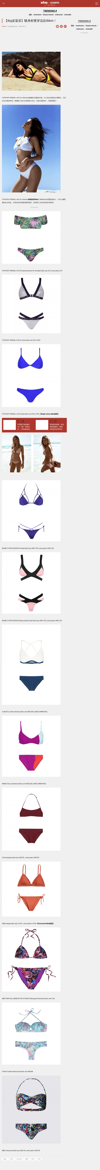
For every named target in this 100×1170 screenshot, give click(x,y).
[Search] (3, 3)
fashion (4, 26)
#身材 (39, 1159)
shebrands (59, 15)
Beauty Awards (48, 15)
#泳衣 (32, 1159)
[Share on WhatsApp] (61, 26)
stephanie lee (13, 26)
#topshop (19, 1159)
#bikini (5, 1159)
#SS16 (11, 1159)
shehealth (67, 15)
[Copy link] (65, 26)
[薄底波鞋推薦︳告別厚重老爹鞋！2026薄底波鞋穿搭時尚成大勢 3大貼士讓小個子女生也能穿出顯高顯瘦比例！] (42, 425)
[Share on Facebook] (57, 26)
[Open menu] (96, 4)
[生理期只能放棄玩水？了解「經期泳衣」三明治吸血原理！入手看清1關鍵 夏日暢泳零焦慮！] (9, 425)
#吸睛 (26, 1159)
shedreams (37, 15)
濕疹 (30, 15)
